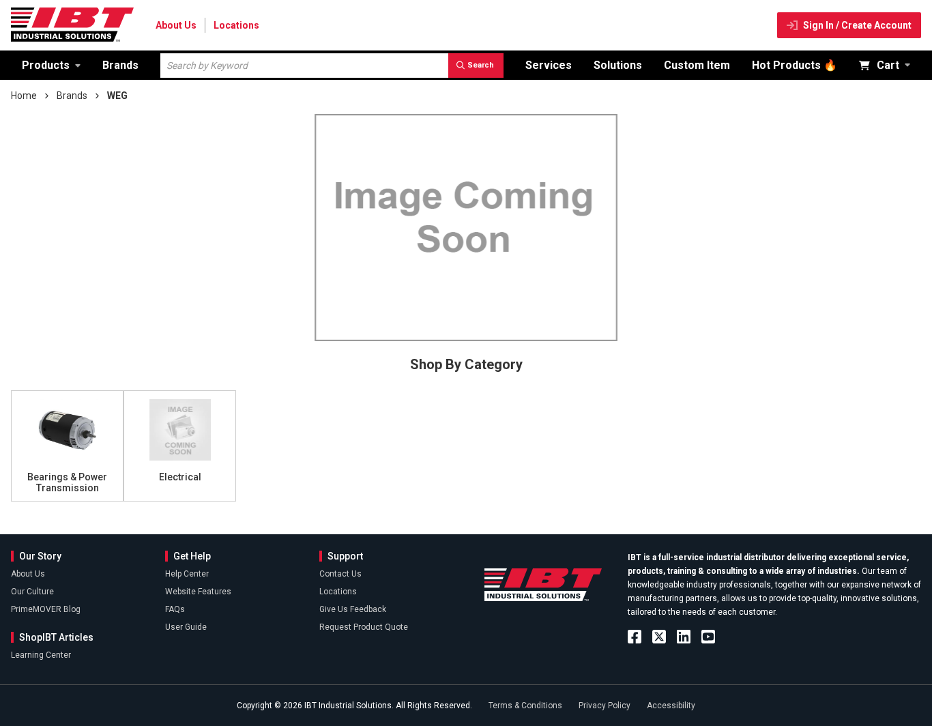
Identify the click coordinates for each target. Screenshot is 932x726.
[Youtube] (708, 636)
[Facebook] (634, 636)
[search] (476, 65)
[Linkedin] (683, 636)
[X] (659, 636)
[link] (51, 65)
